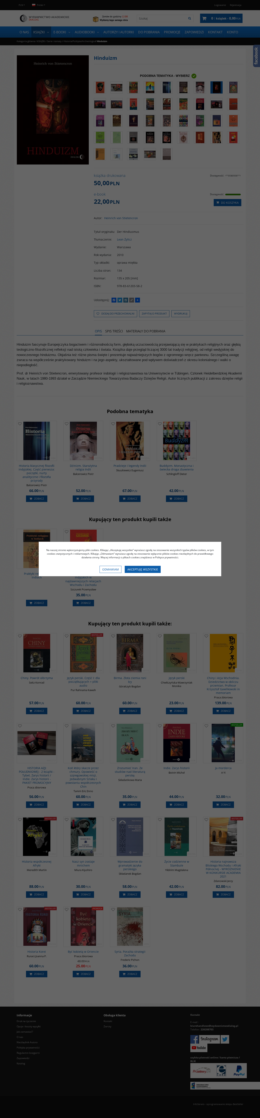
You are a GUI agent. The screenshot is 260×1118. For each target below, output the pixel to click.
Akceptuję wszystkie (142, 569)
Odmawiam (110, 569)
